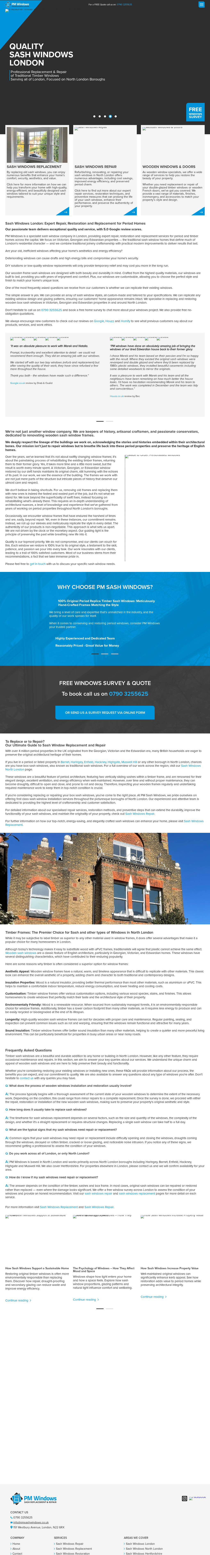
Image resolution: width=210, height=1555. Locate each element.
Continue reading (17, 1300)
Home (16, 1544)
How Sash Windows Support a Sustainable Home (37, 1268)
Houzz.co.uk (117, 396)
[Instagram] (184, 1498)
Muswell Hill (129, 762)
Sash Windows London (140, 1544)
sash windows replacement (137, 1193)
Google (99, 321)
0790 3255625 (124, 4)
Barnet (65, 762)
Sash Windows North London (144, 1549)
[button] (94, 116)
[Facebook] (197, 1498)
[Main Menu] (201, 4)
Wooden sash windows (20, 953)
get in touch (38, 564)
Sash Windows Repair (139, 813)
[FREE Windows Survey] (195, 112)
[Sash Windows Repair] (105, 170)
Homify (125, 321)
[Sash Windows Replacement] (37, 170)
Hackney (100, 762)
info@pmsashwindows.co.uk (31, 1522)
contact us (26, 1078)
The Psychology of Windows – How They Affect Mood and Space (103, 1269)
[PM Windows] (17, 4)
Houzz (109, 321)
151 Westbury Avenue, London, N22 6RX (38, 1527)
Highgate (114, 762)
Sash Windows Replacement (59, 1207)
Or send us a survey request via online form (105, 712)
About (16, 1549)
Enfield (88, 762)
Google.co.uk (17, 383)
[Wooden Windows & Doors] (173, 170)
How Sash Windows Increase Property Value (170, 1268)
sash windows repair (98, 1193)
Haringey (77, 762)
